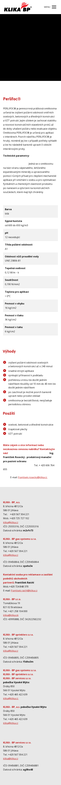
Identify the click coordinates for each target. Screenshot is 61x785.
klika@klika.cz (10, 522)
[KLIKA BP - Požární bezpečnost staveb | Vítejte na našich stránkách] (18, 7)
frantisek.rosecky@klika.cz (33, 477)
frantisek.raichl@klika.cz (24, 590)
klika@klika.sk (11, 615)
